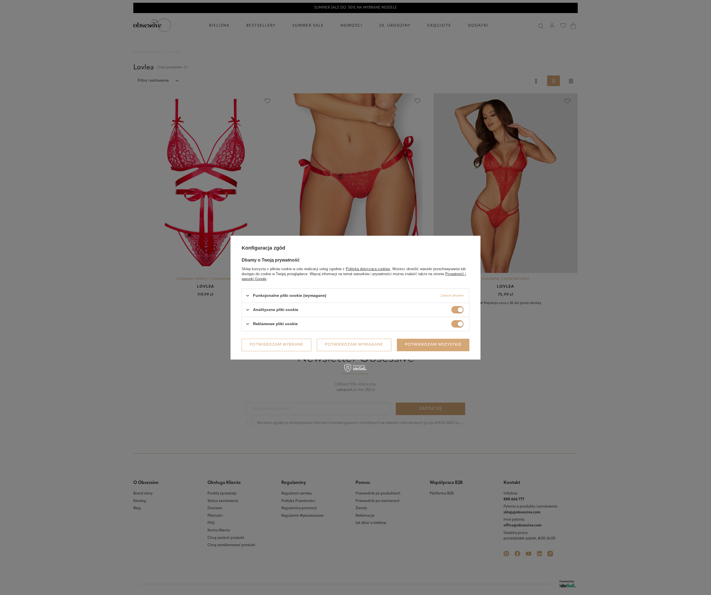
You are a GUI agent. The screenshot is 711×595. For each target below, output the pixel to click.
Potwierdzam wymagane (354, 345)
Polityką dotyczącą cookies (368, 269)
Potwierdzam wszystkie (433, 345)
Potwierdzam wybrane (276, 345)
